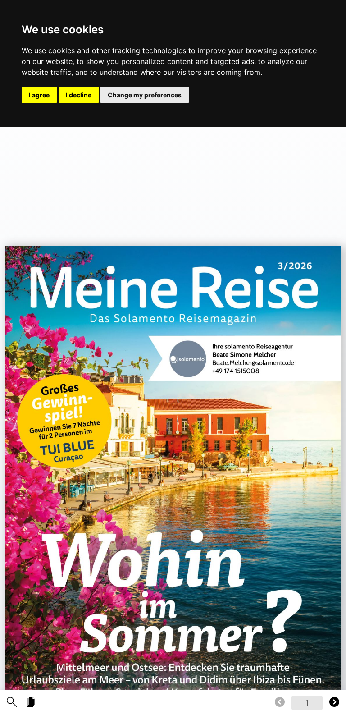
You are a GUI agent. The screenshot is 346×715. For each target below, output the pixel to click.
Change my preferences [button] (145, 95)
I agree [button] (39, 95)
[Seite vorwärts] (334, 702)
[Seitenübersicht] (30, 702)
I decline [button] (78, 95)
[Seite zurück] (279, 702)
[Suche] (11, 702)
